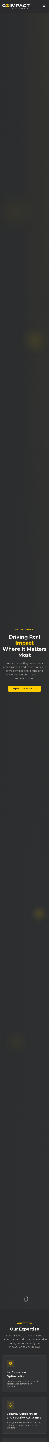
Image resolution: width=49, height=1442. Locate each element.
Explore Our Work (22, 688)
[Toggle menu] (44, 6)
